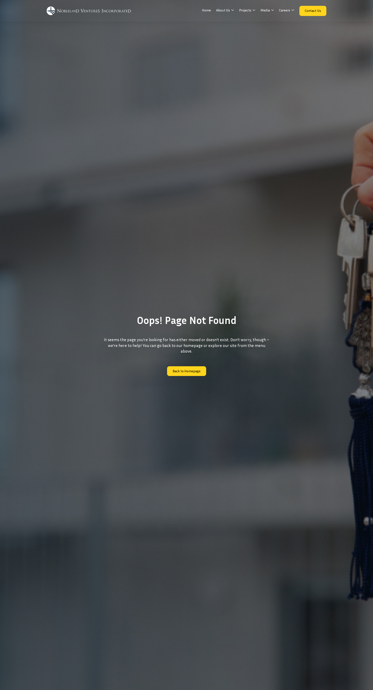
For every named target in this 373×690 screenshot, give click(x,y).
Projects (245, 10)
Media (265, 10)
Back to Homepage (187, 371)
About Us (223, 10)
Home (206, 10)
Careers (284, 10)
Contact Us (313, 10)
